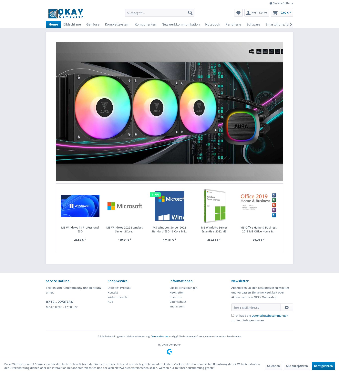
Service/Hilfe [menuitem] (281, 3)
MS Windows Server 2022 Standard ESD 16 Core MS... (169, 229)
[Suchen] (190, 13)
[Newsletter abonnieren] (287, 307)
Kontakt (113, 292)
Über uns (176, 297)
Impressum (177, 306)
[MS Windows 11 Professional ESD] (80, 206)
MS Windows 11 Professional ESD (80, 229)
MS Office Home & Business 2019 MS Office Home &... (259, 229)
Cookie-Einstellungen (183, 288)
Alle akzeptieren (297, 366)
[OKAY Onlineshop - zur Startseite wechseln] (66, 14)
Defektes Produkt (119, 288)
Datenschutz (178, 302)
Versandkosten (160, 336)
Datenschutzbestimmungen (270, 315)
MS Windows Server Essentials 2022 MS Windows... (214, 229)
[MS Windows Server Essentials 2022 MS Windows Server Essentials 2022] (214, 206)
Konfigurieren (323, 366)
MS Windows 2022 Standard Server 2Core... (124, 229)
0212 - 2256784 (59, 302)
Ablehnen (273, 366)
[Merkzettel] (238, 13)
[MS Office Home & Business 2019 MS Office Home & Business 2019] (258, 206)
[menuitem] (159, 13)
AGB (110, 302)
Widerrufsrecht (118, 297)
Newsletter (177, 292)
